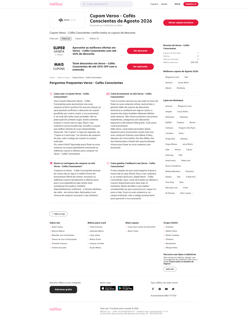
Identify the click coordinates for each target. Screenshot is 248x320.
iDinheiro (169, 239)
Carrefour (169, 133)
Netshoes (184, 117)
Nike (167, 149)
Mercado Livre (171, 188)
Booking (184, 139)
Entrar (177, 4)
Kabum (168, 88)
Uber (181, 182)
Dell (186, 77)
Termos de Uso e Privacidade (64, 239)
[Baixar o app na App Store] (108, 288)
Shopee (168, 111)
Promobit (169, 227)
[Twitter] (173, 289)
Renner (192, 122)
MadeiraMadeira (172, 171)
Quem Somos (57, 227)
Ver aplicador (140, 66)
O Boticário (190, 177)
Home (52, 78)
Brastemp (181, 88)
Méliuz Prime (95, 239)
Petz (180, 155)
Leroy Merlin (188, 144)
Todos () (66, 38)
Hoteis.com (185, 160)
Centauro (169, 128)
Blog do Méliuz (58, 231)
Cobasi (189, 149)
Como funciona (96, 227)
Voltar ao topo (59, 214)
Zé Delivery (170, 193)
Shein (181, 133)
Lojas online (95, 235)
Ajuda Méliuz (95, 248)
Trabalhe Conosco (59, 244)
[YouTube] (166, 289)
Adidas (168, 177)
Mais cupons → (186, 193)
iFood (185, 188)
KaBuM (168, 122)
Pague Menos (171, 144)
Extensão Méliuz (97, 231)
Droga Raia (170, 139)
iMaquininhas (171, 248)
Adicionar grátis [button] (63, 289)
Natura (178, 149)
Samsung (169, 155)
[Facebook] (153, 289)
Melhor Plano (171, 231)
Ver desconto (140, 50)
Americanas (170, 160)
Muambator (171, 244)
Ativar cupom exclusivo (181, 22)
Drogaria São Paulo (187, 128)
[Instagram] (160, 289)
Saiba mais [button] (170, 269)
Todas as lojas (63, 78)
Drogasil (180, 122)
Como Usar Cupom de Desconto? (142, 227)
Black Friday (146, 135)
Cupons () (79, 38)
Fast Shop (169, 182)
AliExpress (169, 117)
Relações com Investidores (63, 235)
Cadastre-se (190, 4)
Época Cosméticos (173, 166)
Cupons (154, 4)
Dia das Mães (143, 138)
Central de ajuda (59, 248)
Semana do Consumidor (123, 138)
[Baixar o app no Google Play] (125, 288)
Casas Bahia (183, 82)
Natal (132, 141)
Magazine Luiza (172, 77)
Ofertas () (94, 38)
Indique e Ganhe (97, 244)
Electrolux (190, 171)
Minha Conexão (172, 235)
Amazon (168, 82)
